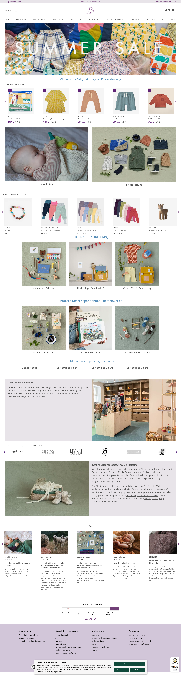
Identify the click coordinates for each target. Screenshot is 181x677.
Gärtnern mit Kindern (44, 352)
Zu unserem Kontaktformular (139, 644)
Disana (147, 498)
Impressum (59, 641)
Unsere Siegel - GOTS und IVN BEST (104, 638)
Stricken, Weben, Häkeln (137, 352)
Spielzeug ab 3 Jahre (137, 367)
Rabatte (95, 650)
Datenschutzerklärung (95, 613)
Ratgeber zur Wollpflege (100, 647)
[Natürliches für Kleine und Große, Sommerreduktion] (90, 49)
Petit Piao (80, 116)
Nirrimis (7, 227)
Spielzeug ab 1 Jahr (67, 367)
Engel (161, 498)
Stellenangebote (98, 641)
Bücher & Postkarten (90, 352)
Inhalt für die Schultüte (44, 288)
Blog (173, 19)
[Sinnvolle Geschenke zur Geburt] (126, 542)
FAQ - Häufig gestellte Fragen (29, 635)
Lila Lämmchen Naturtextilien (50, 227)
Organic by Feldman (119, 116)
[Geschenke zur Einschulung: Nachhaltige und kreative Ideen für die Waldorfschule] (90, 542)
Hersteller (150, 19)
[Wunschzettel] (169, 10)
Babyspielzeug (29, 367)
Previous (5, 101)
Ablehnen (137, 670)
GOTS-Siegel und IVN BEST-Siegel (142, 495)
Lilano (155, 498)
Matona (45, 116)
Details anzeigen (121, 670)
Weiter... (43, 396)
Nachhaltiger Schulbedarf (90, 288)
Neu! (7, 19)
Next (175, 101)
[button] (166, 10)
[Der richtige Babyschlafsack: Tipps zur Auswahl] (18, 542)
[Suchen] (16, 10)
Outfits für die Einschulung (137, 288)
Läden (94, 644)
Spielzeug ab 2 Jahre (102, 367)
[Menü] (178, 658)
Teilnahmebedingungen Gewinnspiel (68, 647)
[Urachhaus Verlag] (19, 452)
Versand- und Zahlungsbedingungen (32, 641)
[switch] (175, 670)
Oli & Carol (152, 227)
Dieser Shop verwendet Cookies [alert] (51, 662)
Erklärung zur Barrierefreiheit (65, 653)
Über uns (95, 635)
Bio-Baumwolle (111, 489)
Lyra (9, 116)
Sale (163, 19)
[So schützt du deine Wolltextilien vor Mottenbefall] (163, 542)
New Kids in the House (155, 116)
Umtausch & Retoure (26, 638)
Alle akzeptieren (129, 664)
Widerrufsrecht (60, 644)
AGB (56, 638)
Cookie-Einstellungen (62, 650)
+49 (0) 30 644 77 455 (136, 638)
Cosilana (79, 227)
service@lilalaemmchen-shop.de (140, 641)
